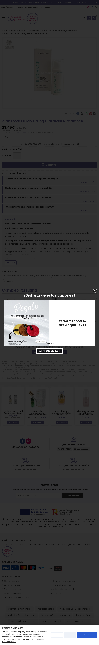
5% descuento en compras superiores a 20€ (72, 323)
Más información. (9, 642)
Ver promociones (48, 350)
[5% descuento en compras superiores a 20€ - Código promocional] (27, 323)
